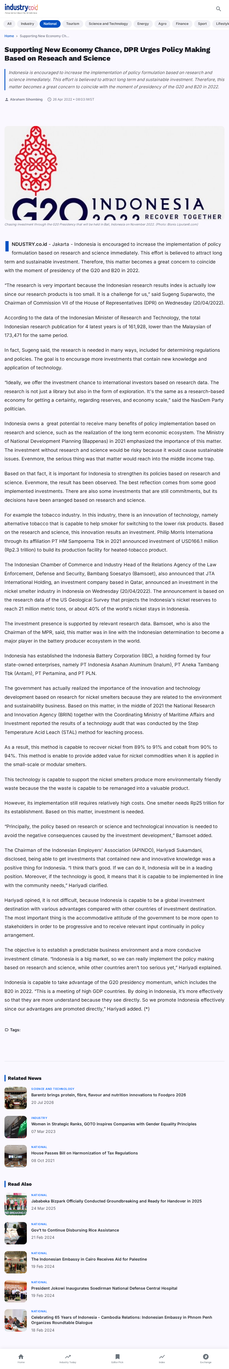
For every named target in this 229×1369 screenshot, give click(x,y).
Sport (202, 24)
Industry (27, 24)
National (50, 24)
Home (9, 36)
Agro (162, 24)
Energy (143, 24)
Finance (182, 24)
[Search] (219, 9)
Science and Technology (108, 24)
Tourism (72, 24)
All (9, 24)
